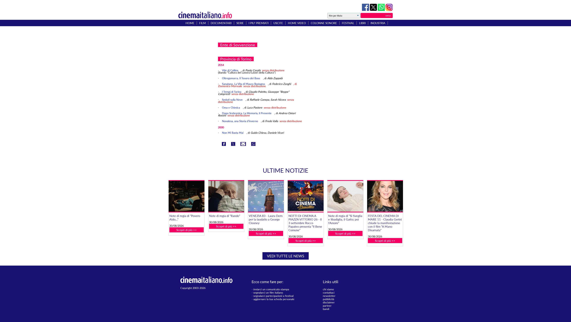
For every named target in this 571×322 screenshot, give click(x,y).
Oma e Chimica (231, 107)
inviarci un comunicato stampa (271, 289)
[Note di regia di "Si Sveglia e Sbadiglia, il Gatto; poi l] (345, 196)
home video (297, 23)
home (190, 23)
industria (378, 23)
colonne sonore (324, 23)
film (202, 23)
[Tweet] (374, 9)
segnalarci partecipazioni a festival (273, 295)
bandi (326, 309)
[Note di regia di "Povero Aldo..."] (186, 196)
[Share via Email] (243, 144)
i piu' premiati (259, 23)
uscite (278, 23)
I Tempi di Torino (231, 91)
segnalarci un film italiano (268, 292)
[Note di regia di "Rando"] (226, 196)
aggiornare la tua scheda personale (273, 299)
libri (362, 23)
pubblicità (328, 299)
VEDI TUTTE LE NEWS (285, 256)
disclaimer (329, 302)
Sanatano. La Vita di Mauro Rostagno (243, 83)
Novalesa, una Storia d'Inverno (240, 121)
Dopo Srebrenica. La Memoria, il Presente (247, 113)
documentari (221, 23)
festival (348, 23)
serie (240, 23)
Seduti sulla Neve (232, 99)
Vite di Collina (230, 70)
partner (327, 305)
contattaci (328, 292)
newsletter (329, 295)
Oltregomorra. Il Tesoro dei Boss (241, 78)
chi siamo (328, 289)
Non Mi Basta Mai (232, 132)
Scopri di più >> (186, 230)
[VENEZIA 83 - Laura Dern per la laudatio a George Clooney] (266, 196)
